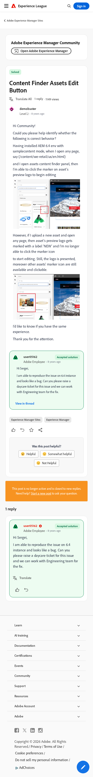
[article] (46, 558)
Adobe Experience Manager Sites (25, 20)
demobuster (28, 109)
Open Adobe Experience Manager (44, 51)
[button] (24, 99)
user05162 (30, 357)
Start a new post (41, 493)
